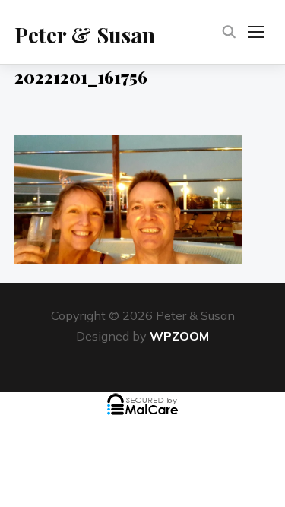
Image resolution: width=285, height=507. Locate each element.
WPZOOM (179, 336)
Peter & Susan (84, 35)
